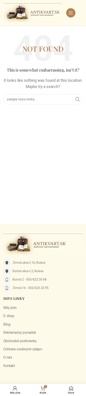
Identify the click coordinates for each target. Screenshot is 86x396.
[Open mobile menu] (71, 12)
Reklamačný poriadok (19, 332)
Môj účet (10, 308)
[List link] (43, 262)
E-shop (8, 316)
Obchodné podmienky (20, 341)
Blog (6, 324)
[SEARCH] (78, 99)
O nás (7, 357)
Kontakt (9, 366)
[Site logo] (32, 12)
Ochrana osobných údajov (22, 349)
